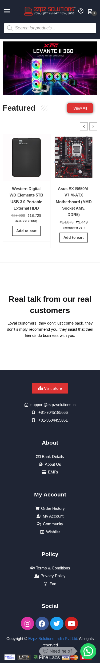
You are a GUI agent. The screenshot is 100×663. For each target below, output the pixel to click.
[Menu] (12, 11)
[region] (50, 68)
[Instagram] (27, 623)
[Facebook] (42, 623)
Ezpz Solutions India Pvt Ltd (52, 638)
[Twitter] (56, 623)
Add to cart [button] (26, 231)
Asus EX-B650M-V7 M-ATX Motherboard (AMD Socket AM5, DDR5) (74, 201)
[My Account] (81, 11)
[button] (93, 126)
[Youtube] (71, 623)
